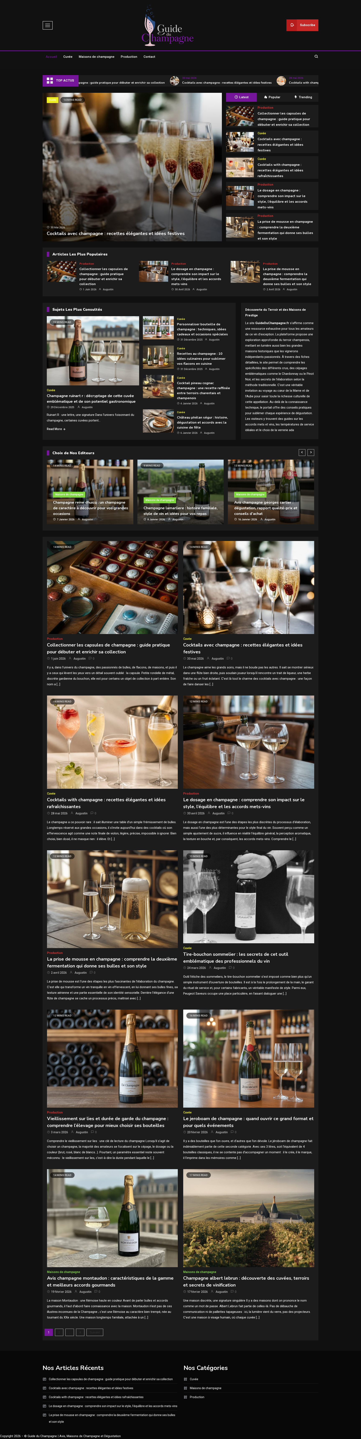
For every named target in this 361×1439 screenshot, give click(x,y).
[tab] (241, 97)
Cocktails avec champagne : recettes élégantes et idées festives (172, 83)
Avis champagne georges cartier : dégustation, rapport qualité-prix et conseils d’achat (175, 508)
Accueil (51, 57)
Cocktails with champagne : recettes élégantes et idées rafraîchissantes (285, 83)
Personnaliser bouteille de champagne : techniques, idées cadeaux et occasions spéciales (202, 329)
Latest (244, 97)
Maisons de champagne (96, 57)
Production (129, 57)
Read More (54, 429)
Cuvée (67, 57)
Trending (305, 97)
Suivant (95, 1332)
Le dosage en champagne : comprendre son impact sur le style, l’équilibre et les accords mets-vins (113, 1406)
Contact (149, 57)
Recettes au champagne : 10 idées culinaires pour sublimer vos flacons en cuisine (201, 358)
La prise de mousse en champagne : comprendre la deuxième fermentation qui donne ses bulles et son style (112, 1418)
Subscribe (307, 25)
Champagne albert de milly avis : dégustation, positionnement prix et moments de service (265, 508)
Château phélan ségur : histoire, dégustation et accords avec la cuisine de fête (202, 422)
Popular (274, 97)
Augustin (108, 289)
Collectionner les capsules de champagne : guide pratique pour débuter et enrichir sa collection (284, 119)
